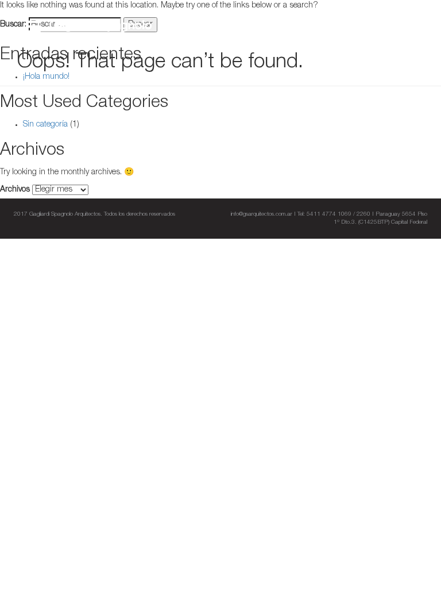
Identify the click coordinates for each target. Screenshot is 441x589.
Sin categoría (45, 125)
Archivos (15, 190)
